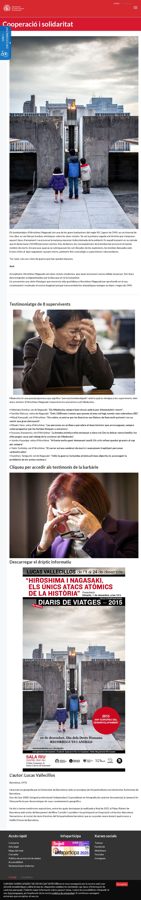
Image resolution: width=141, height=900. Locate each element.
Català (116, 3)
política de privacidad (63, 893)
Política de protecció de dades (25, 858)
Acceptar (122, 884)
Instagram (100, 858)
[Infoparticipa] (70, 848)
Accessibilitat (16, 862)
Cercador (14, 854)
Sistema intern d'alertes (21, 865)
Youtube (99, 854)
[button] (135, 7)
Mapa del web (16, 850)
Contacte (14, 842)
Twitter (99, 842)
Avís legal (14, 846)
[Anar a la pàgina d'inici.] (14, 8)
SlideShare (100, 850)
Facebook (100, 846)
